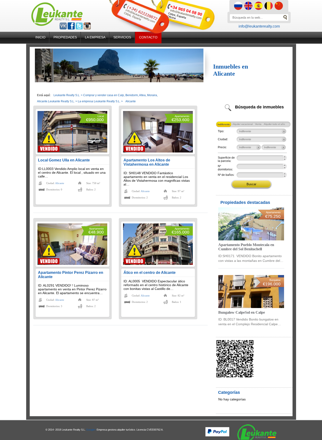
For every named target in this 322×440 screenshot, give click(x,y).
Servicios (122, 37)
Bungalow (275, 280)
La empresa (95, 37)
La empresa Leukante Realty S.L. (99, 101)
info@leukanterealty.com (259, 26)
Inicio (40, 37)
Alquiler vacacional (242, 124)
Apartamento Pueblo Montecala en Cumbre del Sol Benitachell (246, 247)
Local (101, 116)
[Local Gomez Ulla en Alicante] (72, 131)
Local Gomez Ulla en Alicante (64, 160)
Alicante (59, 183)
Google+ (91, 429)
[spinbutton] (256, 157)
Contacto (148, 37)
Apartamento (182, 116)
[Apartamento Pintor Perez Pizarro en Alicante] (72, 244)
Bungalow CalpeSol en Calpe (241, 312)
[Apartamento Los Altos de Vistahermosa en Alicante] (158, 131)
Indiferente (224, 124)
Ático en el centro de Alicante (150, 273)
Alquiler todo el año (274, 124)
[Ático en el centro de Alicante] (158, 244)
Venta (258, 124)
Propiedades (65, 37)
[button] (285, 156)
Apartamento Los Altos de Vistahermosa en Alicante (147, 162)
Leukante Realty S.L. (67, 95)
